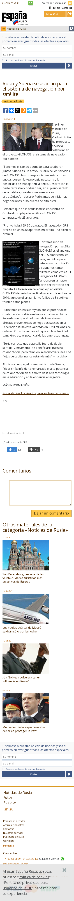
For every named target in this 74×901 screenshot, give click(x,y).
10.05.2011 (8, 537)
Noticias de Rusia (16, 28)
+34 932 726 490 (30, 858)
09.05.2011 (8, 690)
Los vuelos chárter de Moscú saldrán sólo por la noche (22, 629)
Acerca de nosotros (52, 3)
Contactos (8, 828)
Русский (70, 2)
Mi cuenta (8, 845)
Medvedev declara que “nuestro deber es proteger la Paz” (24, 729)
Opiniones (9, 840)
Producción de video (14, 821)
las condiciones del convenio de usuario (28, 60)
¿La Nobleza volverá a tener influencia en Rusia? (21, 679)
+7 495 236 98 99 (11, 858)
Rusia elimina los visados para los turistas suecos (36, 393)
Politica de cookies (34, 876)
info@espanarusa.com (15, 863)
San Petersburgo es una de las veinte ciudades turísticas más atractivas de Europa (23, 578)
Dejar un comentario (51, 513)
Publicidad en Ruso (13, 836)
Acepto (25, 60)
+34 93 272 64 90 (10, 3)
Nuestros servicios (13, 832)
